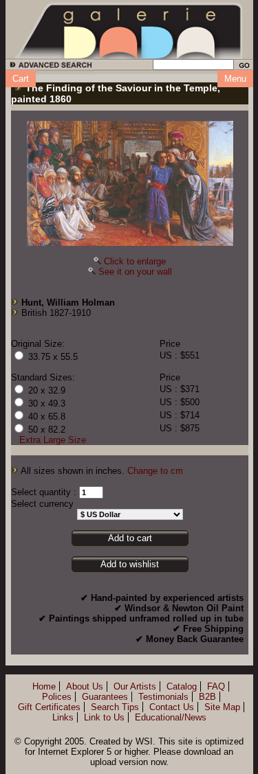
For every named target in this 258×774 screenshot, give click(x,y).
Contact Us (171, 707)
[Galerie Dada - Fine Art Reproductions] (129, 29)
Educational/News (170, 717)
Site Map (222, 707)
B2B (207, 697)
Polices (57, 697)
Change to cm (155, 471)
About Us (84, 686)
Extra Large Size (52, 440)
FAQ (216, 686)
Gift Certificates (49, 707)
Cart (20, 78)
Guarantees (105, 697)
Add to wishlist (129, 564)
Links (63, 717)
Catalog (181, 686)
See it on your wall (135, 271)
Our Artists (135, 686)
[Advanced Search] (49, 67)
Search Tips (115, 707)
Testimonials (163, 697)
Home (44, 686)
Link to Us (104, 717)
